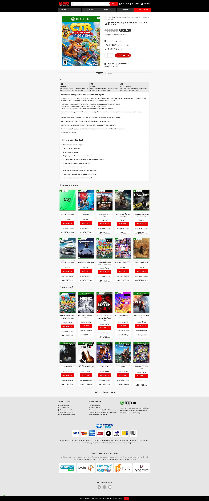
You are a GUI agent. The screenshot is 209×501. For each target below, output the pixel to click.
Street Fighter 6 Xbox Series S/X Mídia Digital (104, 365)
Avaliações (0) (108, 74)
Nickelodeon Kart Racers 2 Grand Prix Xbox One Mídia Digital (141, 366)
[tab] (99, 73)
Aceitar (126, 498)
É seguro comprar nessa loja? (71, 148)
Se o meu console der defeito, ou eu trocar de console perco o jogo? (83, 159)
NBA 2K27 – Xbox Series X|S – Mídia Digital (86, 213)
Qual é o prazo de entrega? (71, 152)
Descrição (100, 74)
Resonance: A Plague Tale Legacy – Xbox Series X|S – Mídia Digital (123, 214)
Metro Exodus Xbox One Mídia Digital (86, 316)
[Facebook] (99, 487)
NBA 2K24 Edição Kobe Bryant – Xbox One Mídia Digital (123, 316)
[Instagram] (104, 487)
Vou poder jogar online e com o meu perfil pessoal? (78, 156)
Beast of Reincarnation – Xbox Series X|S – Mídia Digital (141, 261)
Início (106, 17)
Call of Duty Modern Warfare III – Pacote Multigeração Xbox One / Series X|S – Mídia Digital (104, 317)
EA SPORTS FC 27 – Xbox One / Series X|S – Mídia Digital (67, 213)
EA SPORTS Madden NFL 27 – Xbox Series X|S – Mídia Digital (86, 261)
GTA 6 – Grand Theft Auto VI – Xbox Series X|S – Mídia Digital (123, 261)
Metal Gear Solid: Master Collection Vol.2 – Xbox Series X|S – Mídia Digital (141, 214)
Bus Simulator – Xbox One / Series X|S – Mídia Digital (67, 261)
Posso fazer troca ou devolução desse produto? (77, 178)
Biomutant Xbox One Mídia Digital (123, 365)
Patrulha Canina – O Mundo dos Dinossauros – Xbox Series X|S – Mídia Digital (104, 262)
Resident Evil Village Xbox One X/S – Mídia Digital (67, 365)
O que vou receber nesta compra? (73, 145)
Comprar (123, 55)
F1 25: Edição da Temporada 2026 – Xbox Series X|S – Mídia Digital (104, 214)
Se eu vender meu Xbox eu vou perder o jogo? (76, 163)
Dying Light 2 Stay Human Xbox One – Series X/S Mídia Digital (86, 365)
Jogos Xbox (122, 17)
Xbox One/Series (113, 17)
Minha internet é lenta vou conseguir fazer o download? (79, 170)
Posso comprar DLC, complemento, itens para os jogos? (80, 174)
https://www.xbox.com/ (118, 129)
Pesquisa (113, 3)
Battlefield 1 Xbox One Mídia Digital (141, 316)
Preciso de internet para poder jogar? (74, 167)
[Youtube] (110, 487)
